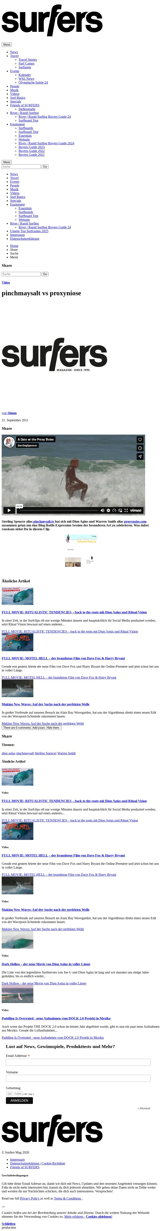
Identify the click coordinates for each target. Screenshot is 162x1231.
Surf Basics (17, 97)
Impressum (17, 235)
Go (45, 166)
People (14, 86)
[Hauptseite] (52, 34)
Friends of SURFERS (24, 105)
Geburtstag (13, 1088)
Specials (15, 101)
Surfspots (25, 67)
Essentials (25, 135)
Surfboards (26, 128)
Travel (14, 56)
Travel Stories (28, 59)
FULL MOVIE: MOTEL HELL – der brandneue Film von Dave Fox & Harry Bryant (63, 658)
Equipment (17, 124)
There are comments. (31, 727)
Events (14, 71)
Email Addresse (18, 1055)
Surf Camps (26, 63)
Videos (14, 94)
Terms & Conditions (68, 1198)
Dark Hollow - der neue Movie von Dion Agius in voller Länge (46, 964)
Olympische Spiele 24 (33, 82)
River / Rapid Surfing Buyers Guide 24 (45, 116)
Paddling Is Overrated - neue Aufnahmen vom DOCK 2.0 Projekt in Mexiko (56, 1018)
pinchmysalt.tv (43, 521)
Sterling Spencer (46, 753)
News (14, 52)
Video (6, 282)
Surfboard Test (28, 120)
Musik (14, 90)
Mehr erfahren (74, 1216)
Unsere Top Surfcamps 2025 (29, 231)
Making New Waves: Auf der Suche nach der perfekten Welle (45, 704)
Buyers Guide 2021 (32, 154)
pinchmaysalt (25, 753)
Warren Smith (66, 753)
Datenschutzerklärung (24, 238)
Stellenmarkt (27, 109)
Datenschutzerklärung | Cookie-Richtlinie (37, 1163)
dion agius (8, 753)
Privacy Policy (30, 1198)
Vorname (12, 1072)
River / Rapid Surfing (24, 113)
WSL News (26, 78)
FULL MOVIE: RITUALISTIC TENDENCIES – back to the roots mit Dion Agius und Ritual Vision (74, 612)
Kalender (25, 75)
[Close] (3, 1206)
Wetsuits (24, 139)
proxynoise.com (135, 521)
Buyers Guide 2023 (32, 147)
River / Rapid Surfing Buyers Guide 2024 (46, 143)
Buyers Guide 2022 (32, 151)
